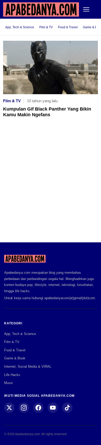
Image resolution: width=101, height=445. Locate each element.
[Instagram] (24, 407)
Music (8, 383)
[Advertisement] (50, 184)
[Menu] (86, 9)
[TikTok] (67, 407)
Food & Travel (68, 27)
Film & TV (46, 27)
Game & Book (14, 358)
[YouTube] (53, 407)
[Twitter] (9, 407)
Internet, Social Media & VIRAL (27, 366)
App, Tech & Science (19, 27)
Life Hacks (12, 375)
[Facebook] (38, 407)
